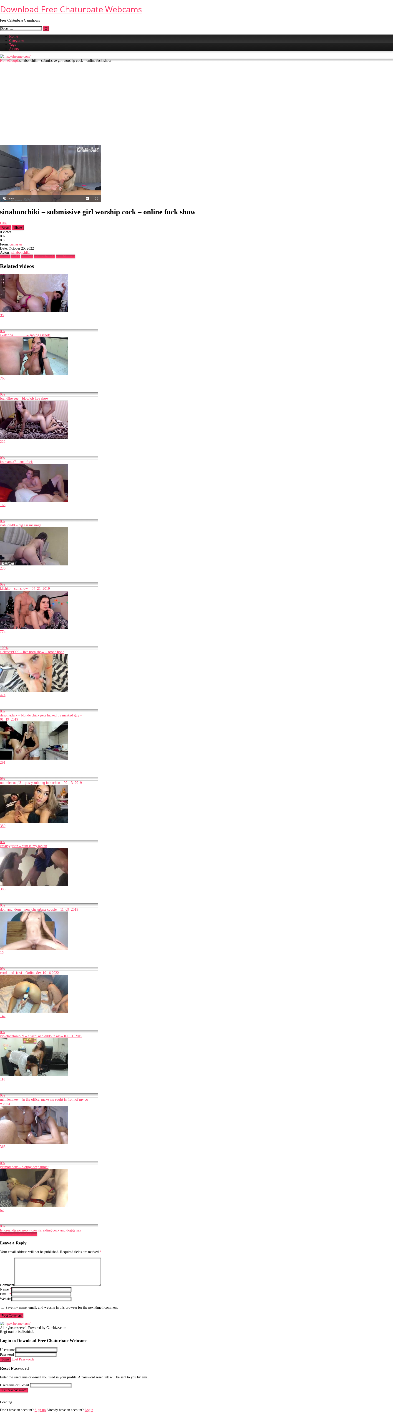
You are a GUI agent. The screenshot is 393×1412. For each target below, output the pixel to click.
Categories (16, 40)
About (6, 227)
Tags (12, 45)
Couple (14, 60)
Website (5, 1299)
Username (7, 1350)
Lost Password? (23, 1359)
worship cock (65, 256)
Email (5, 1294)
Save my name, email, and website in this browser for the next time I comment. (61, 1307)
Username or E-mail (14, 1385)
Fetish (15, 256)
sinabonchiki (20, 252)
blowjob (27, 256)
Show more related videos (18, 1234)
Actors (14, 49)
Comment (7, 1285)
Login (5, 1359)
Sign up (40, 1410)
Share (18, 227)
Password (7, 1354)
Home (13, 36)
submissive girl (44, 256)
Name (5, 1289)
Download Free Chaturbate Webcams (71, 9)
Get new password (14, 1390)
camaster (16, 244)
